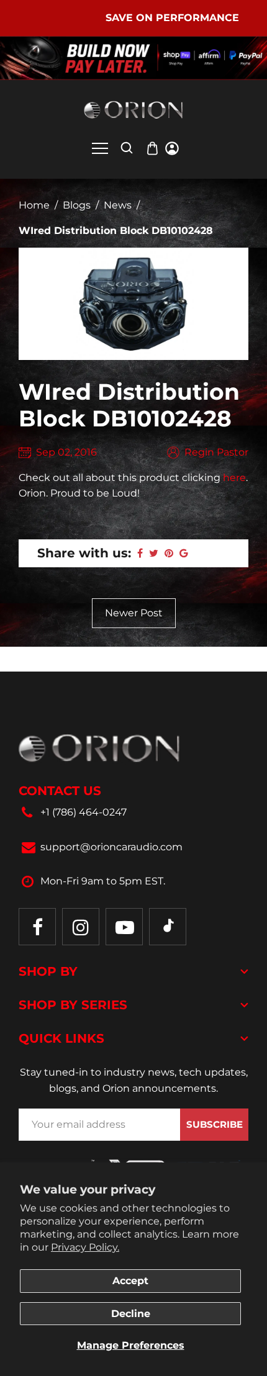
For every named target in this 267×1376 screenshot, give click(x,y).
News (118, 205)
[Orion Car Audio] (133, 109)
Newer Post (134, 613)
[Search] (126, 148)
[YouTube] (124, 926)
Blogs (77, 205)
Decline (130, 1314)
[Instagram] (80, 926)
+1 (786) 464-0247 (83, 812)
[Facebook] (37, 926)
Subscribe (214, 1124)
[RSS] (167, 926)
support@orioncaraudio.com (111, 847)
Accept (130, 1281)
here (234, 477)
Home (34, 205)
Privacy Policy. (85, 1247)
